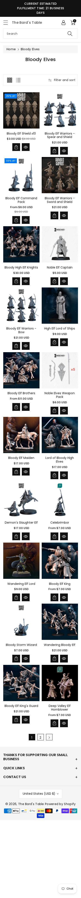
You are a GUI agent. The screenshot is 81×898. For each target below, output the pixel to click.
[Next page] (49, 737)
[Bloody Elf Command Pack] (21, 175)
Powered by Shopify (60, 804)
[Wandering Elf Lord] (21, 561)
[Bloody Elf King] (60, 561)
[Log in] (63, 22)
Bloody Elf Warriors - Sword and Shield (60, 200)
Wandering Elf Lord (21, 584)
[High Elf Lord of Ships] (60, 305)
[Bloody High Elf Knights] (21, 244)
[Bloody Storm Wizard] (21, 622)
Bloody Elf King (59, 584)
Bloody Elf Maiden (21, 458)
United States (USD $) (39, 793)
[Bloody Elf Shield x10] (21, 110)
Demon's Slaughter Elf (21, 522)
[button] (7, 22)
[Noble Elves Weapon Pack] (60, 370)
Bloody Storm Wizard (21, 645)
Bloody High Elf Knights (21, 267)
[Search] (70, 33)
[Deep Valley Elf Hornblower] (60, 683)
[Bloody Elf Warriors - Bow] (21, 305)
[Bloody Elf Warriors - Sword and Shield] (60, 175)
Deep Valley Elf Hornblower (60, 708)
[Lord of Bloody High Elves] (60, 435)
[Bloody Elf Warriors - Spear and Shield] (60, 110)
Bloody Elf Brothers (21, 393)
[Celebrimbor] (60, 500)
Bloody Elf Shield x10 (21, 133)
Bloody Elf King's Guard (21, 706)
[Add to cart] (16, 147)
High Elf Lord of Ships (59, 328)
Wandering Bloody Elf (59, 645)
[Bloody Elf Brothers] (21, 370)
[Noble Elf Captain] (60, 244)
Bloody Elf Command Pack (21, 200)
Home (11, 49)
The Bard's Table (31, 804)
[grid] (9, 80)
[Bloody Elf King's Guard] (21, 683)
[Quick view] (26, 147)
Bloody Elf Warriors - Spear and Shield (60, 135)
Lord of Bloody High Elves (59, 460)
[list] (18, 80)
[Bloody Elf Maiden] (21, 435)
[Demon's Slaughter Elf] (21, 500)
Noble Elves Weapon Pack (59, 395)
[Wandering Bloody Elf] (60, 622)
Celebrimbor (59, 522)
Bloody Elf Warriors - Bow (21, 330)
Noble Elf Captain (60, 267)
